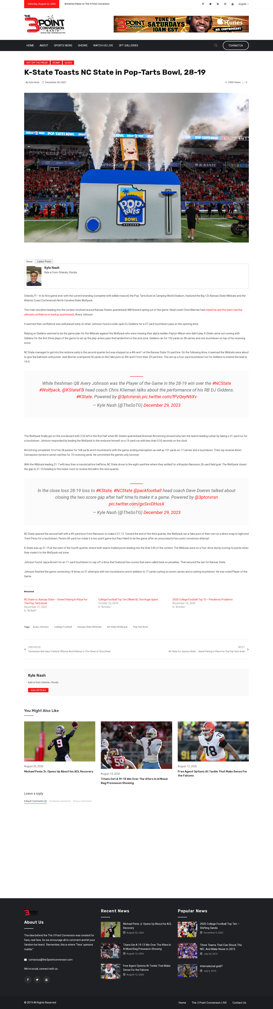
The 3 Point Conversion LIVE (209, 1002)
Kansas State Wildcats (89, 626)
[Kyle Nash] (34, 275)
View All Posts (38, 690)
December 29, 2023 (162, 405)
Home (30, 45)
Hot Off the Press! (37, 62)
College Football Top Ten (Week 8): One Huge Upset (128, 599)
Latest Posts (44, 261)
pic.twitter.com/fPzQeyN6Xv (169, 396)
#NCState (221, 383)
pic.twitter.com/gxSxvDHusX (136, 504)
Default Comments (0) (35, 801)
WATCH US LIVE (103, 45)
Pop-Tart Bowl (140, 626)
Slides (68, 62)
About (44, 45)
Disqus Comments (82, 801)
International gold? (211, 966)
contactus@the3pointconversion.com (51, 959)
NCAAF (56, 62)
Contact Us (236, 45)
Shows (82, 45)
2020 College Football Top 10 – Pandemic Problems (203, 599)
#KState (84, 396)
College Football (63, 626)
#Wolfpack (49, 390)
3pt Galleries (128, 45)
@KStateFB (73, 390)
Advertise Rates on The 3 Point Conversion (87, 3)
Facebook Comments (60, 801)
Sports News (63, 45)
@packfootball (148, 490)
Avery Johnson (41, 626)
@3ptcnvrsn (129, 396)
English (242, 4)
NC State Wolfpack (117, 626)
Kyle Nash (34, 82)
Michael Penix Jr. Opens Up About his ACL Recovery (58, 771)
